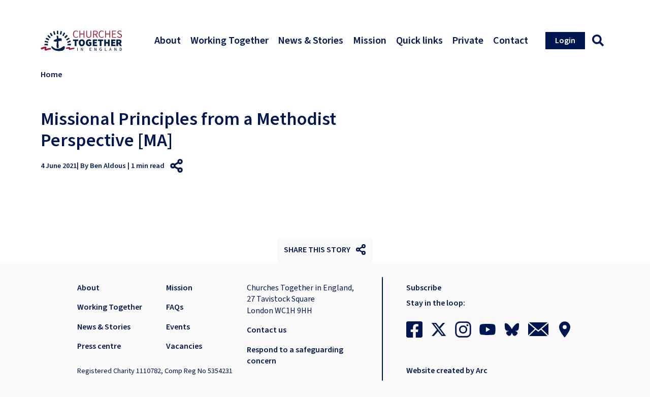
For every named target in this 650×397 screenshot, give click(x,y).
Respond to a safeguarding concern (295, 355)
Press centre (99, 346)
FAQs (174, 307)
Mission (179, 287)
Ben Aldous (108, 166)
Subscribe (423, 287)
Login (565, 40)
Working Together (109, 307)
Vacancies (184, 346)
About (88, 287)
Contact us (266, 330)
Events (178, 327)
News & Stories (104, 327)
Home (51, 74)
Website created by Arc (447, 370)
